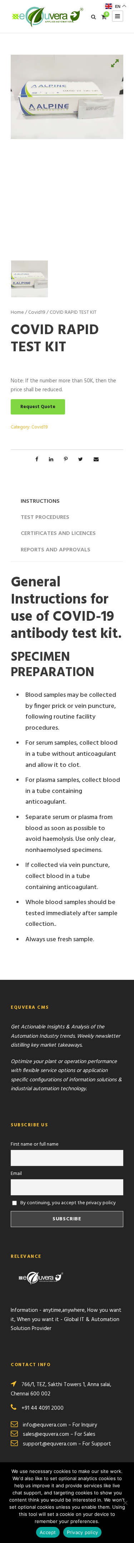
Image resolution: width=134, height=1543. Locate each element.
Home (17, 312)
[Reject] (125, 1502)
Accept (48, 1532)
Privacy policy (82, 1532)
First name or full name (35, 1144)
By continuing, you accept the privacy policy (67, 1203)
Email (16, 1174)
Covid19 (36, 312)
